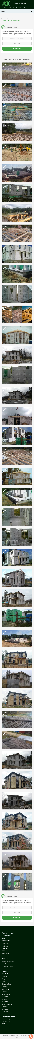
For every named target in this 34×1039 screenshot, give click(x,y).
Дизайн (4, 976)
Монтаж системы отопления (5, 1009)
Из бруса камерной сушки (5, 949)
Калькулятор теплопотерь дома (6, 1021)
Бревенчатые (6, 940)
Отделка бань (6, 984)
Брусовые (5, 943)
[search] (31, 11)
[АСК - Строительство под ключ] (7, 3)
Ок (17, 1037)
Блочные (5, 958)
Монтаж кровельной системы (6, 994)
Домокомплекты (7, 966)
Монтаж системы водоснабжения (7, 1002)
